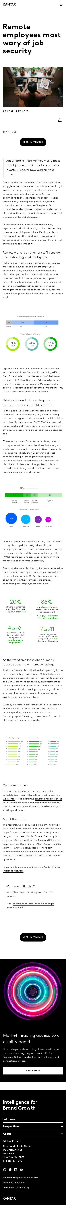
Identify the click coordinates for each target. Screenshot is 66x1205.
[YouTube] (15, 1170)
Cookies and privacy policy (16, 1187)
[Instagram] (4, 1170)
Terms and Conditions (14, 1183)
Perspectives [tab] (11, 1126)
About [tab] (7, 1134)
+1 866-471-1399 (13, 1161)
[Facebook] (10, 1170)
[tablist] (33, 1147)
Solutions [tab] (9, 1119)
